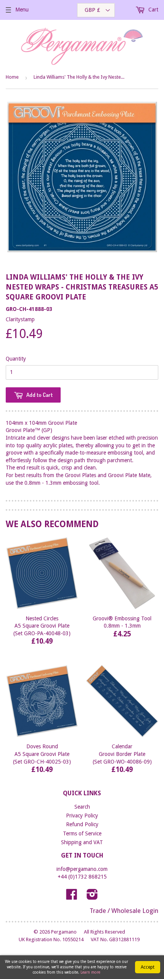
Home (12, 77)
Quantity (16, 359)
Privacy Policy (82, 815)
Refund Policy (82, 824)
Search (82, 807)
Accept (147, 967)
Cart (152, 9)
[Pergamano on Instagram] (92, 897)
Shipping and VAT (82, 842)
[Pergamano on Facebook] (71, 897)
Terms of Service (82, 833)
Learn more (90, 972)
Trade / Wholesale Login (124, 910)
